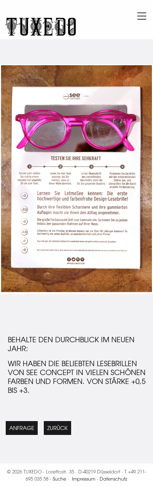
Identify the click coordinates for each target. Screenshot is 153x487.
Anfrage (21, 428)
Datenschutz (113, 479)
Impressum (83, 479)
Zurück (57, 428)
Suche (59, 479)
